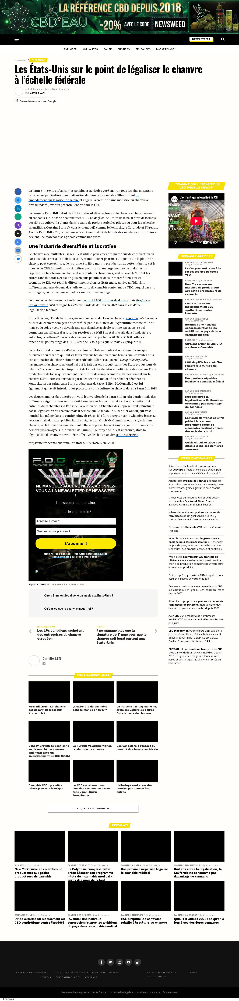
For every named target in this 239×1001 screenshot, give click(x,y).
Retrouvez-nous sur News (172, 972)
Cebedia (45, 977)
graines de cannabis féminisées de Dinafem (195, 602)
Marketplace (165, 49)
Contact (91, 977)
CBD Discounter (178, 630)
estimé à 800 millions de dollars (105, 300)
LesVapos (179, 469)
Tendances (142, 49)
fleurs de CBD (193, 527)
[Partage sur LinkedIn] (18, 208)
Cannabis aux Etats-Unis (69, 584)
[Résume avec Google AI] (18, 242)
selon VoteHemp (127, 435)
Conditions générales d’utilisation (79, 972)
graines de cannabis (196, 480)
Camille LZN (37, 93)
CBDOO (179, 615)
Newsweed (21, 60)
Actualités (90, 49)
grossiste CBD (196, 575)
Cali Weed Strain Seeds (199, 501)
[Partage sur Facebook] (18, 191)
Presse (114, 972)
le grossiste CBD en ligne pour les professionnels (194, 540)
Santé (108, 49)
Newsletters (201, 39)
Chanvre (38, 60)
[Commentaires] (18, 259)
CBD (220, 586)
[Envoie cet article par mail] (18, 250)
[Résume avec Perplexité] (18, 225)
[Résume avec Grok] (18, 233)
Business (124, 49)
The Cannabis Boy (68, 977)
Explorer (70, 49)
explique (132, 318)
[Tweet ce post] (18, 200)
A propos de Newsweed (31, 972)
